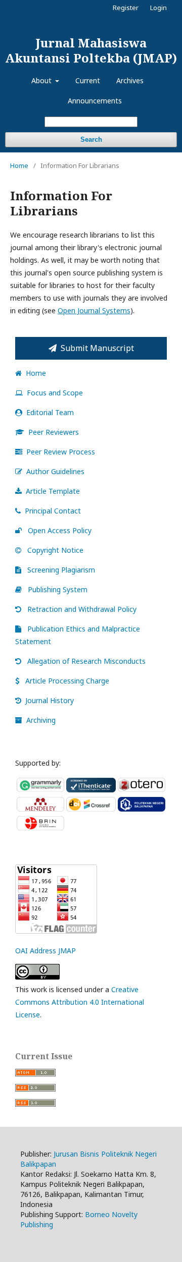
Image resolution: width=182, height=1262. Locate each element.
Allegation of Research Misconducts (85, 661)
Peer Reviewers (53, 432)
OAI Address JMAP (45, 950)
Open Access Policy (59, 530)
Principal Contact (53, 510)
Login (158, 7)
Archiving (41, 720)
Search (91, 139)
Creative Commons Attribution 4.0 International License (79, 1002)
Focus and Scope (55, 392)
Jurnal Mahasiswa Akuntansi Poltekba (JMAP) (91, 50)
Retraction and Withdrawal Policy (80, 609)
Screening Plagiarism (60, 570)
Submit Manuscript (97, 348)
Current (87, 80)
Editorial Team (50, 412)
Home (19, 165)
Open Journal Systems (94, 310)
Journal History (49, 700)
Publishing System (56, 589)
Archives (130, 80)
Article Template (53, 491)
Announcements (95, 100)
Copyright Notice (54, 550)
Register (126, 7)
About (42, 80)
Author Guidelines (55, 471)
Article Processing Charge (67, 680)
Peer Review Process (60, 451)
